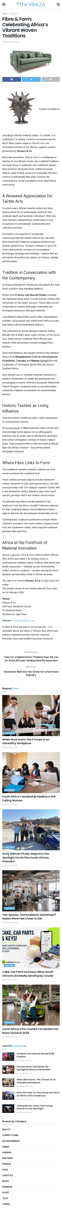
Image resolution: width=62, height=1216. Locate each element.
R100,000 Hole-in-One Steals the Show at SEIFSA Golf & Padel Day (38, 1094)
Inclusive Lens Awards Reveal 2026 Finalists (35, 1055)
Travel (6, 1204)
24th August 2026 (11, 923)
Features (13, 13)
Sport (5, 1192)
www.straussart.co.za (23, 620)
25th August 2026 (11, 866)
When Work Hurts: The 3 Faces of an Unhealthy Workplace (26, 741)
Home (4, 13)
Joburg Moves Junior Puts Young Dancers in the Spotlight (34, 1107)
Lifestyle (7, 1175)
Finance (6, 1164)
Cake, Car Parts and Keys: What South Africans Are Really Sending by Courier (27, 973)
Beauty (6, 1129)
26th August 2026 (11, 747)
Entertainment (11, 1141)
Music (5, 1181)
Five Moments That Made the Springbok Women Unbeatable (34, 1068)
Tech (5, 1198)
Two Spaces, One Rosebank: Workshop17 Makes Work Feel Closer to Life (29, 916)
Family (5, 1146)
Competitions (10, 1135)
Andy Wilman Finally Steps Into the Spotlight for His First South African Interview (25, 857)
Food (5, 1169)
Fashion (6, 1152)
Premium (7, 1187)
